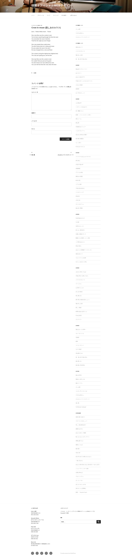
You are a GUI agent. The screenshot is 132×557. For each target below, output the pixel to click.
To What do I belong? (81, 407)
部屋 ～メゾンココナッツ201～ (84, 115)
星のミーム (78, 118)
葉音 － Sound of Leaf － (82, 492)
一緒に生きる (79, 460)
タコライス (78, 319)
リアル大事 (78, 184)
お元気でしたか (80, 287)
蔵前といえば (79, 444)
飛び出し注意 (79, 55)
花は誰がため (79, 353)
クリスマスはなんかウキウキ (83, 156)
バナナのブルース (80, 51)
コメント (34, 92)
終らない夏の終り (80, 230)
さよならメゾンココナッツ (82, 37)
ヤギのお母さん (80, 33)
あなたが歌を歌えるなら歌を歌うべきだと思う (88, 464)
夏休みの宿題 (79, 176)
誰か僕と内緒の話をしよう (82, 299)
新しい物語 (78, 307)
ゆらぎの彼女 (79, 291)
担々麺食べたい (80, 111)
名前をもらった (80, 226)
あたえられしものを (81, 484)
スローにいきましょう (81, 421)
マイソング (55, 15)
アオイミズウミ (80, 476)
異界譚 (77, 89)
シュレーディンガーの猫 (82, 468)
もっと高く (78, 142)
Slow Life (78, 452)
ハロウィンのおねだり (81, 107)
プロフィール (41, 15)
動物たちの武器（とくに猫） (83, 238)
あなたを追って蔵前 (81, 432)
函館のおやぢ (79, 429)
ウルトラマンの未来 (81, 257)
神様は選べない (80, 440)
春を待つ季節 (79, 208)
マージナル (78, 283)
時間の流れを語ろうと (81, 311)
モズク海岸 (78, 349)
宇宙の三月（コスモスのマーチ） (84, 81)
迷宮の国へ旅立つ (80, 417)
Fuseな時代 (79, 315)
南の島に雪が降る (80, 365)
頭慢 (41, 25)
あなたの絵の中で (80, 77)
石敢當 (77, 337)
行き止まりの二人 (80, 146)
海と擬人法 (78, 295)
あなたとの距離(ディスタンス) (83, 250)
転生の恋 (78, 180)
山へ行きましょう (80, 93)
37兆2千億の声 (79, 164)
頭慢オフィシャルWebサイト (50, 5)
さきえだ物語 (79, 85)
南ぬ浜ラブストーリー (81, 69)
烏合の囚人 (78, 246)
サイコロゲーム (80, 204)
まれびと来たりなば (81, 272)
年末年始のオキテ (80, 218)
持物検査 (78, 168)
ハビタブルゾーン (80, 130)
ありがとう (78, 73)
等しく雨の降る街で (81, 425)
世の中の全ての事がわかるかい (84, 456)
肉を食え (78, 160)
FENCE (78, 196)
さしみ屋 (78, 29)
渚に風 (77, 403)
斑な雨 (77, 122)
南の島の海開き (80, 138)
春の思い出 (78, 361)
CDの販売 (63, 15)
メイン (33, 15)
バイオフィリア (80, 192)
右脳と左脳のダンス (81, 234)
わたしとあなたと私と (81, 261)
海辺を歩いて (79, 47)
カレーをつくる (80, 333)
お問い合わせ (73, 15)
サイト (33, 129)
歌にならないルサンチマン (82, 436)
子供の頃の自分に (80, 188)
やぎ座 (77, 222)
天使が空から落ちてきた (82, 275)
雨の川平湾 (78, 375)
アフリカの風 (79, 172)
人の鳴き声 (78, 103)
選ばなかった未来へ (81, 329)
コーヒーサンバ (80, 345)
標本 (77, 341)
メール (34, 121)
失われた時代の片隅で (81, 134)
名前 (33, 113)
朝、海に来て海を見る (81, 59)
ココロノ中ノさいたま (81, 391)
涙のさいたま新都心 (81, 488)
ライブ (48, 15)
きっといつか (79, 480)
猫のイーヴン (79, 383)
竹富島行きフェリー (81, 126)
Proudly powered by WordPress (68, 553)
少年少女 (78, 200)
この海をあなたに (80, 242)
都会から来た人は (80, 379)
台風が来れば (79, 472)
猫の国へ (78, 448)
